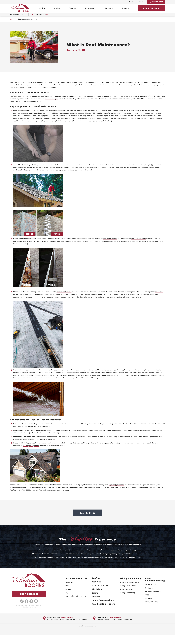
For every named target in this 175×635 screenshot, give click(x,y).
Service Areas (151, 584)
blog (11, 19)
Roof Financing (127, 589)
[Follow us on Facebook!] (26, 601)
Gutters (72, 8)
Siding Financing (127, 593)
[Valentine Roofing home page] (20, 8)
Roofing (42, 8)
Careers (148, 598)
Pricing (108, 8)
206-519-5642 (67, 617)
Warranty (69, 582)
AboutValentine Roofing (155, 579)
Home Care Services (103, 600)
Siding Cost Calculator (130, 586)
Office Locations (40, 14)
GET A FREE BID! (151, 8)
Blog (147, 595)
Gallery (141, 2)
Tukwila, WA (102, 617)
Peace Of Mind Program (75, 596)
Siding (57, 8)
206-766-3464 (157, 2)
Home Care (89, 8)
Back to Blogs (87, 513)
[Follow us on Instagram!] (22, 601)
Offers (68, 586)
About (124, 8)
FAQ (66, 593)
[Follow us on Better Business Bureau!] (31, 601)
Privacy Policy (151, 602)
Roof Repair (97, 582)
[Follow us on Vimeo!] (36, 601)
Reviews (132, 2)
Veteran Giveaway (153, 591)
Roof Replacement (100, 585)
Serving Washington (18, 14)
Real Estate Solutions (103, 604)
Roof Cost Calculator (129, 582)
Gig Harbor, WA (53, 617)
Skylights (97, 589)
